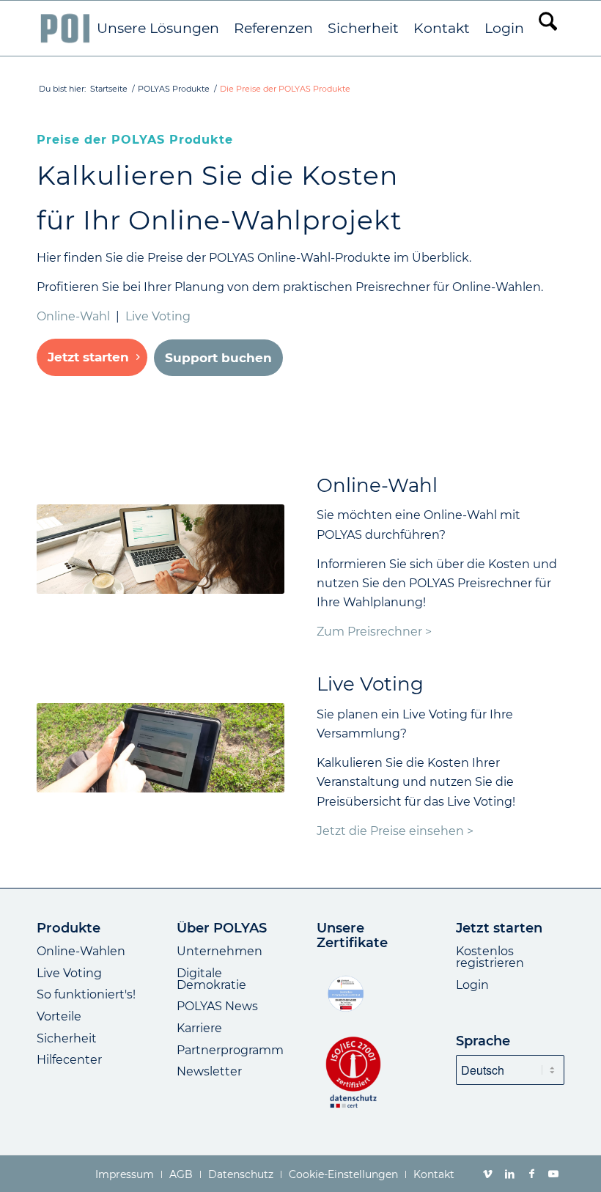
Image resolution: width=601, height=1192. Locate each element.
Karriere (199, 1028)
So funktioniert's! (86, 994)
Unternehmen (219, 951)
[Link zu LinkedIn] (509, 1174)
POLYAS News (217, 1006)
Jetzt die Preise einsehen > (395, 831)
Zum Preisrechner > (374, 632)
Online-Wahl (73, 316)
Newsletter (209, 1071)
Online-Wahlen (81, 951)
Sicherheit (67, 1038)
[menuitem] (157, 28)
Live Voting (158, 316)
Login (472, 985)
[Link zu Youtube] (553, 1174)
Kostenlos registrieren (490, 957)
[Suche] (547, 28)
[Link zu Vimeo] (487, 1174)
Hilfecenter (69, 1060)
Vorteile (59, 1016)
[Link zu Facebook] (531, 1174)
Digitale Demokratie (211, 979)
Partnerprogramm (230, 1050)
